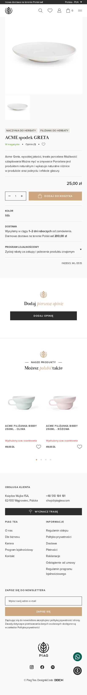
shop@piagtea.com (58, 500)
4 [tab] (50, 459)
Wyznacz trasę (46, 511)
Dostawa (51, 543)
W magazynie (12, 144)
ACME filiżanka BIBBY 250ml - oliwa (21, 427)
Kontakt (9, 556)
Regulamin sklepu (57, 530)
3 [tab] (45, 459)
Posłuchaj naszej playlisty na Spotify (54, 667)
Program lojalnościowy (19, 550)
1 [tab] (36, 459)
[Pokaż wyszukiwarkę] (41, 10)
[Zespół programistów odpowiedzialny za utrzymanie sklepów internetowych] (58, 680)
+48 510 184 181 (56, 496)
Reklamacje (53, 556)
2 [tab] (41, 459)
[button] (77, 656)
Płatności (51, 550)
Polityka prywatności (58, 537)
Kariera (9, 543)
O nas (9, 530)
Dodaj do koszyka (58, 196)
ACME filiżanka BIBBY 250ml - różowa (62, 427)
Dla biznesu (12, 537)
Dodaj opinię (43, 316)
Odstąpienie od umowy (60, 562)
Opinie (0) (31, 144)
